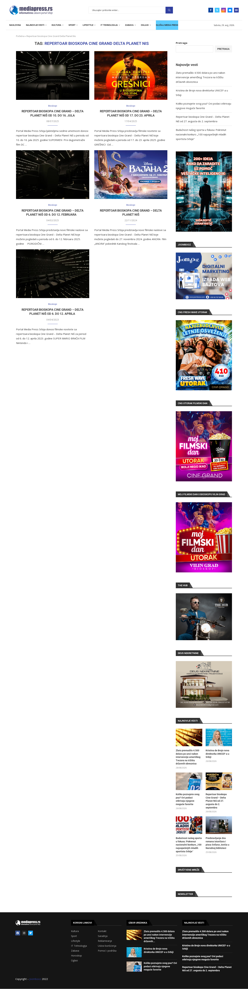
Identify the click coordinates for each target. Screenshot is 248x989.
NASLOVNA (15, 25)
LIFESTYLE (88, 25)
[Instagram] (223, 10)
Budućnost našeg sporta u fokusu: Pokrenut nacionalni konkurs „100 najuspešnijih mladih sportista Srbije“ (201, 134)
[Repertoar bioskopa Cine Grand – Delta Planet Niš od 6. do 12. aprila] (52, 273)
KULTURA (56, 25)
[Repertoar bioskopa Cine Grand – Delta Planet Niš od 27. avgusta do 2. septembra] (219, 781)
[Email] (230, 10)
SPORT (71, 25)
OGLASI (145, 25)
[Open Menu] (236, 10)
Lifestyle (75, 941)
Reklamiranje (105, 941)
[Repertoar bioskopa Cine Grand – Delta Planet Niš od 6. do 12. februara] (52, 174)
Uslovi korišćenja (107, 946)
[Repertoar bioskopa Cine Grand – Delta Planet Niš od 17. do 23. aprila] (131, 75)
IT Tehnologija (79, 946)
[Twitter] (217, 10)
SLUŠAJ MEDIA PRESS (167, 25)
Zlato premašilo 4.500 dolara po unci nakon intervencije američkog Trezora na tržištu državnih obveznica (200, 77)
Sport (74, 936)
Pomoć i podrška (107, 951)
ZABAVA (129, 25)
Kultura (75, 931)
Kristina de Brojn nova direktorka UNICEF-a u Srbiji (217, 753)
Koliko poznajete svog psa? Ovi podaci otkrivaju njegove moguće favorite (187, 799)
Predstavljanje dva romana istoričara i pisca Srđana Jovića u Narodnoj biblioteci (217, 843)
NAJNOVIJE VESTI (35, 25)
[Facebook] (210, 10)
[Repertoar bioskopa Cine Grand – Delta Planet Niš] (131, 174)
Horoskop (76, 955)
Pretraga (169, 10)
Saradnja (102, 936)
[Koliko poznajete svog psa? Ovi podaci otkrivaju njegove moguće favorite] (189, 781)
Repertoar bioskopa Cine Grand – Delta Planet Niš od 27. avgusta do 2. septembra (216, 801)
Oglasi (74, 960)
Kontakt (102, 931)
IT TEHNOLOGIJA (109, 25)
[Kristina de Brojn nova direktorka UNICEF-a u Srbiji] (219, 737)
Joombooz (35, 979)
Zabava (75, 951)
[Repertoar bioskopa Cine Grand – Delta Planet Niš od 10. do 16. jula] (52, 75)
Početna (20, 36)
